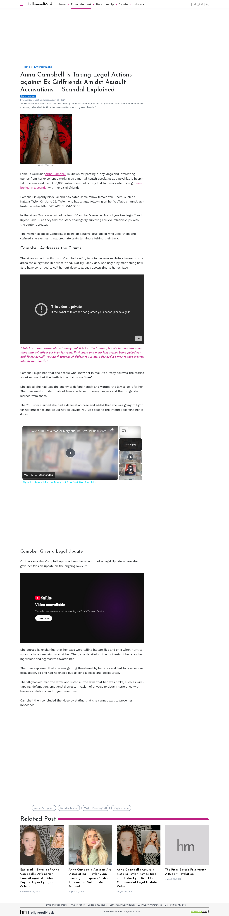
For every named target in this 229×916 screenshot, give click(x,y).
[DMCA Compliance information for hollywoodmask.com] (199, 911)
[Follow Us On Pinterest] (201, 4)
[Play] (130, 457)
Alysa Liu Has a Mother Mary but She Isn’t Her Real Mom (69, 431)
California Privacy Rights (122, 905)
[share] (112, 429)
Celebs (124, 4)
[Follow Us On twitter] (195, 4)
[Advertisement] (114, 39)
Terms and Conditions (56, 905)
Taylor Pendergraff (95, 808)
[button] (207, 4)
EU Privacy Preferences (150, 905)
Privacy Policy (77, 905)
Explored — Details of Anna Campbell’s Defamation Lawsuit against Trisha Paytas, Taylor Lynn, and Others (39, 878)
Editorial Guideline (97, 905)
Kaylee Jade (121, 808)
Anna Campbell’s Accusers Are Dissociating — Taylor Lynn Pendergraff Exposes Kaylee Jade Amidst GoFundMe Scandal (90, 878)
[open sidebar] (22, 4)
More (138, 4)
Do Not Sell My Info (175, 905)
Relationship (105, 4)
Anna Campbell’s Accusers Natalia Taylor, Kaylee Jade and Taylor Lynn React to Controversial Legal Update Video (137, 878)
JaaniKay (27, 100)
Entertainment (81, 4)
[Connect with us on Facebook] (191, 4)
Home (26, 66)
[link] (27, 431)
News (62, 4)
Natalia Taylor (68, 808)
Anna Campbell (55, 174)
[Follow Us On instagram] (198, 4)
